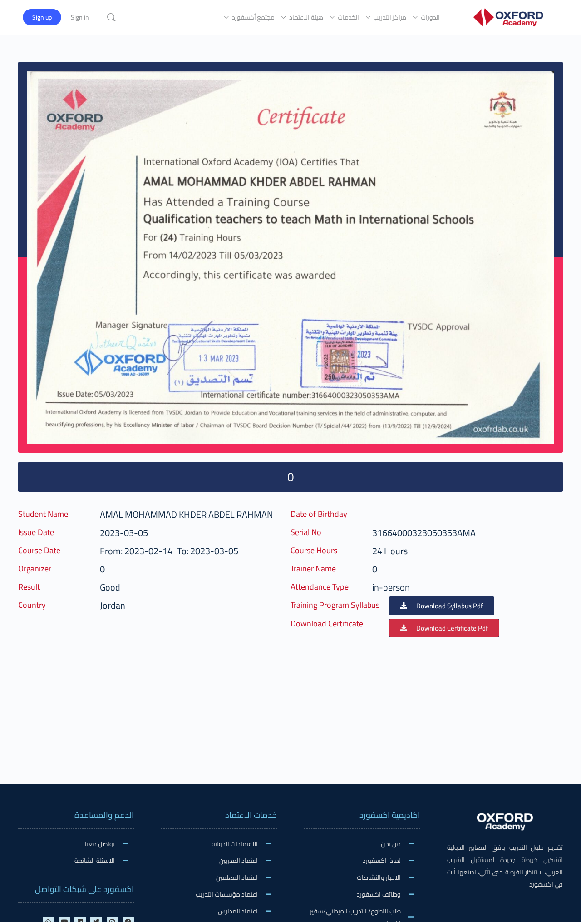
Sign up (42, 17)
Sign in (80, 17)
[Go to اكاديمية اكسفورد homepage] (508, 16)
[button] (441, 605)
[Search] (111, 17)
